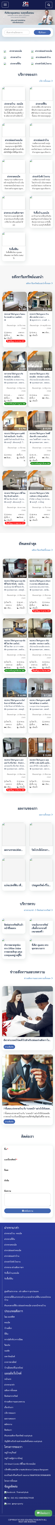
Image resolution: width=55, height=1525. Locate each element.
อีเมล (6, 1170)
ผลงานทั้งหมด (45, 814)
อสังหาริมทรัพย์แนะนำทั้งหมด (38, 283)
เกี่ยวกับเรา (8, 1407)
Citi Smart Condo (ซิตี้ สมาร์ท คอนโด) (20, 1464)
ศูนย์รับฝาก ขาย (10, 1291)
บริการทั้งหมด (45, 81)
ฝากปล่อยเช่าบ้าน (11, 1256)
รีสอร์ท (7, 1345)
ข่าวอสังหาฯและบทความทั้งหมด (37, 978)
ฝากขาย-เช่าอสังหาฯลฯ (14, 1267)
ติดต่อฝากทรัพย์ (44, 910)
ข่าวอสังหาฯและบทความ (14, 1401)
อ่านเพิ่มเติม (9, 1047)
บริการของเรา (10, 1413)
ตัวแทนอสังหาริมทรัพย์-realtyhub (18, 1435)
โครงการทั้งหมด (10, 1480)
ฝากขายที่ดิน (9, 1239)
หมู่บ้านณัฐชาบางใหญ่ (13, 1458)
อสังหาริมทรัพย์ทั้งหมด (41, 550)
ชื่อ (6, 1149)
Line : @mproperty (15, 1503)
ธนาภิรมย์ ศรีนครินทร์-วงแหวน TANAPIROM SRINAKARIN (27, 1475)
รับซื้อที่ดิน (8, 1278)
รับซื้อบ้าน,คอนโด (11, 1273)
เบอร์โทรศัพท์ (10, 1159)
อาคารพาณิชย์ (10, 1362)
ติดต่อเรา (8, 1430)
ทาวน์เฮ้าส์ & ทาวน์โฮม (13, 1339)
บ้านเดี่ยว (8, 1328)
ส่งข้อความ (28, 1211)
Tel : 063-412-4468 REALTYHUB (20, 1497)
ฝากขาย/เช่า (29, 910)
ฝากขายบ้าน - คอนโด (13, 1233)
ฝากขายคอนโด (10, 1244)
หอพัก (7, 1350)
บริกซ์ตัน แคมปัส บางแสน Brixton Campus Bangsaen (26, 1469)
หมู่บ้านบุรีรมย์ (10, 1452)
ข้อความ (7, 1191)
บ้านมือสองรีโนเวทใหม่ (13, 1367)
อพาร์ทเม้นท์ (9, 1356)
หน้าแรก (7, 1379)
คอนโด (7, 1322)
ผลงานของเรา (10, 1418)
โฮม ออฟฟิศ (9, 1316)
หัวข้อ (6, 1180)
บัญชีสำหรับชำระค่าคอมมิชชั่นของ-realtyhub (23, 1441)
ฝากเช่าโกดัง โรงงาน (12, 1261)
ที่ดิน (6, 1333)
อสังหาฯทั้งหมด (10, 1390)
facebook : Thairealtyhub (17, 1492)
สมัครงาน (8, 1424)
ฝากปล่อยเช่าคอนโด (12, 1250)
